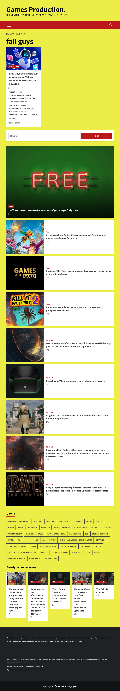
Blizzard (95, 528)
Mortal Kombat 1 (100, 534)
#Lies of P (50, 521)
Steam (33, 546)
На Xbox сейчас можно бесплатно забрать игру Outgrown (43, 210)
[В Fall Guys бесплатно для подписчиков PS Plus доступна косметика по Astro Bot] (23, 58)
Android (66, 528)
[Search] (110, 24)
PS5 (43, 540)
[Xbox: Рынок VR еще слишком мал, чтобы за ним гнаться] (25, 381)
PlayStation (14, 66)
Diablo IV (30, 534)
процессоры (51, 558)
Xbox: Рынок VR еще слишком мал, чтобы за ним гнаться (75, 381)
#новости (32, 528)
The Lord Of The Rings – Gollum (22, 552)
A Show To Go (80, 528)
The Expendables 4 (68, 546)
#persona (78, 521)
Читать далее (14, 123)
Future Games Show (56, 534)
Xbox (11, 206)
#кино (21, 528)
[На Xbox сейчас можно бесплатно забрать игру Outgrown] (60, 182)
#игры (11, 528)
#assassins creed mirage (19, 521)
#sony (89, 521)
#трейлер (45, 528)
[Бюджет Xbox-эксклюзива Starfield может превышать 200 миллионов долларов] (25, 417)
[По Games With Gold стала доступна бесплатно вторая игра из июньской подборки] (25, 273)
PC (19, 540)
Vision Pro (76, 552)
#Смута (99, 521)
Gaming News (75, 534)
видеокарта (34, 558)
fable (40, 534)
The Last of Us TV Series (90, 546)
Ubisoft (44, 552)
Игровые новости (16, 558)
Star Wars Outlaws (17, 546)
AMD (56, 528)
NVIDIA (11, 540)
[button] (9, 24)
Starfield (100, 540)
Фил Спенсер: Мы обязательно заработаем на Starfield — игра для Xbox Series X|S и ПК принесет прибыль (37, 601)
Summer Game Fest (48, 546)
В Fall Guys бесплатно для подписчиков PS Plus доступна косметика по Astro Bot (23, 79)
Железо (97, 552)
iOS (86, 534)
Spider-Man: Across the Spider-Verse (76, 540)
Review (52, 540)
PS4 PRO (35, 540)
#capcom (38, 521)
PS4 (26, 540)
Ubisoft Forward (60, 552)
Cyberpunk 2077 (15, 534)
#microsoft (64, 521)
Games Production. (36, 9)
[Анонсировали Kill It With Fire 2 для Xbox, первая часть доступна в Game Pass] (25, 309)
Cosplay (107, 528)
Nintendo (101, 582)
